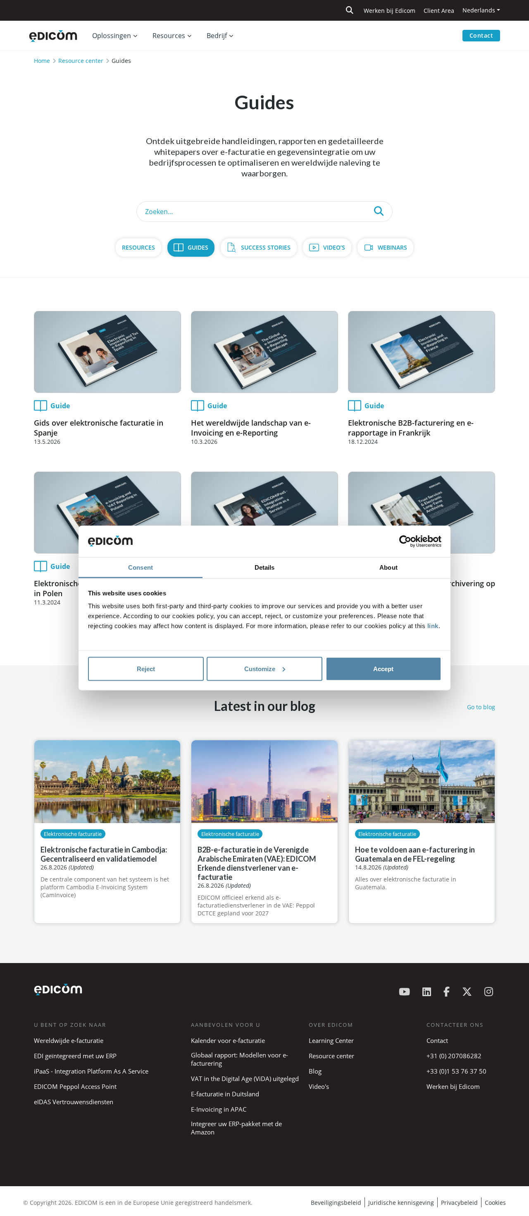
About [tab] (388, 567)
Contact (481, 35)
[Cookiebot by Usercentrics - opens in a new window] (405, 541)
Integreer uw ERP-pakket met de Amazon (236, 1128)
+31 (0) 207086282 (454, 1056)
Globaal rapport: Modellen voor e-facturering (239, 1059)
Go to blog (481, 707)
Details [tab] (265, 567)
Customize (259, 668)
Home (42, 61)
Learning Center (331, 1040)
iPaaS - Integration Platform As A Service (91, 1071)
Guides (198, 247)
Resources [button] (169, 35)
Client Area (439, 10)
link (432, 625)
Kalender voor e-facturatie (228, 1040)
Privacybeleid (459, 1202)
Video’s (334, 247)
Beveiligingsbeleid (336, 1202)
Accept (383, 668)
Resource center (80, 61)
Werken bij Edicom (389, 10)
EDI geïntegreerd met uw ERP (75, 1056)
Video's (319, 1086)
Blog (315, 1071)
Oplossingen (111, 35)
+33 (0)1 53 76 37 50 (456, 1071)
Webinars (392, 247)
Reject (146, 668)
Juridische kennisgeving (401, 1202)
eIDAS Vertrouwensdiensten (73, 1102)
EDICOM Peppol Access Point (75, 1086)
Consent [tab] (140, 567)
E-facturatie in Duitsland (225, 1094)
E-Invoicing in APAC (218, 1109)
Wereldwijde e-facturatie (68, 1040)
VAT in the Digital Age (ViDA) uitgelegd (245, 1078)
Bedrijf (217, 35)
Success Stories (266, 247)
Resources (138, 247)
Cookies (495, 1202)
